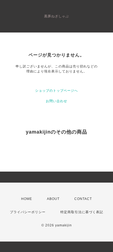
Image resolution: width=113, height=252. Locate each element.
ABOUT (53, 199)
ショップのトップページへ (56, 91)
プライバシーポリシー (28, 212)
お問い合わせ (56, 101)
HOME (26, 199)
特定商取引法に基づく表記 (81, 212)
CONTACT (83, 199)
